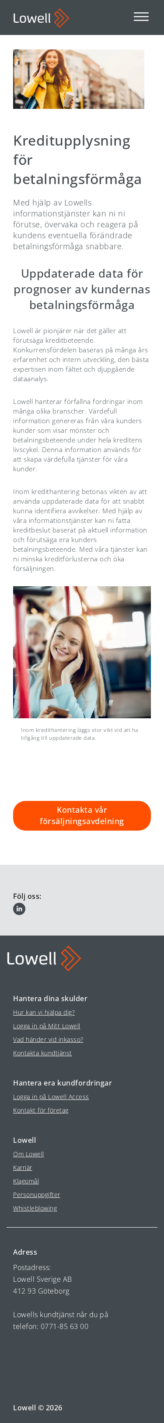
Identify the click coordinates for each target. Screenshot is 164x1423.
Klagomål (26, 1181)
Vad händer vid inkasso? (48, 1039)
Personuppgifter (36, 1194)
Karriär (22, 1167)
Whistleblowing (35, 1208)
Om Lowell (28, 1154)
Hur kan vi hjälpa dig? (44, 1012)
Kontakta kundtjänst (42, 1053)
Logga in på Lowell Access (51, 1096)
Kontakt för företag (41, 1110)
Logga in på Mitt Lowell (46, 1026)
